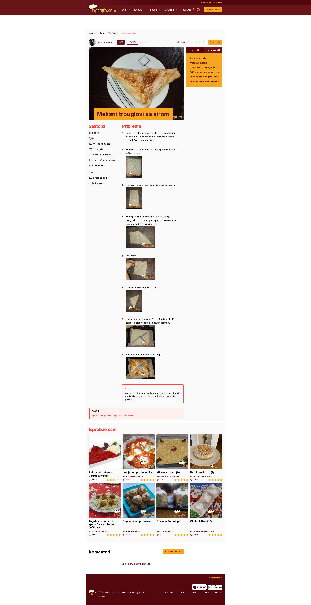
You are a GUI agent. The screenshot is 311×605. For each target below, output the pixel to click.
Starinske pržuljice (199, 58)
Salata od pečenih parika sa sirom (105, 457)
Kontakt (142, 593)
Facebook (169, 593)
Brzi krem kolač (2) (206, 457)
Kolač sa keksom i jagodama (203, 67)
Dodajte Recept (213, 10)
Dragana (107, 42)
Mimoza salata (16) (172, 457)
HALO (104, 597)
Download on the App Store (199, 587)
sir (97, 415)
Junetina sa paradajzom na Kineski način (204, 81)
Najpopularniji (213, 50)
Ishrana (138, 9)
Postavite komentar (173, 551)
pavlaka (107, 415)
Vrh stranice (214, 577)
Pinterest (218, 593)
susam (131, 415)
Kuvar (123, 9)
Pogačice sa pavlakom (139, 509)
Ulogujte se (217, 2)
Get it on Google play (215, 587)
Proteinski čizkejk (198, 63)
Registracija (206, 2)
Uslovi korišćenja (123, 593)
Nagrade (186, 9)
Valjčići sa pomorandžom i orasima (204, 72)
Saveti (153, 9)
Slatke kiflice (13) (206, 509)
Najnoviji (195, 50)
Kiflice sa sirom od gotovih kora (204, 76)
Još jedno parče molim (139, 457)
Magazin (169, 9)
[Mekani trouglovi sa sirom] (152, 167)
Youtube (193, 593)
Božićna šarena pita (172, 509)
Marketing (134, 593)
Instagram (206, 593)
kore (119, 415)
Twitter (181, 593)
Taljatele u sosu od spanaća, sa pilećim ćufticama (105, 509)
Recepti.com (103, 8)
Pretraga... (198, 9)
